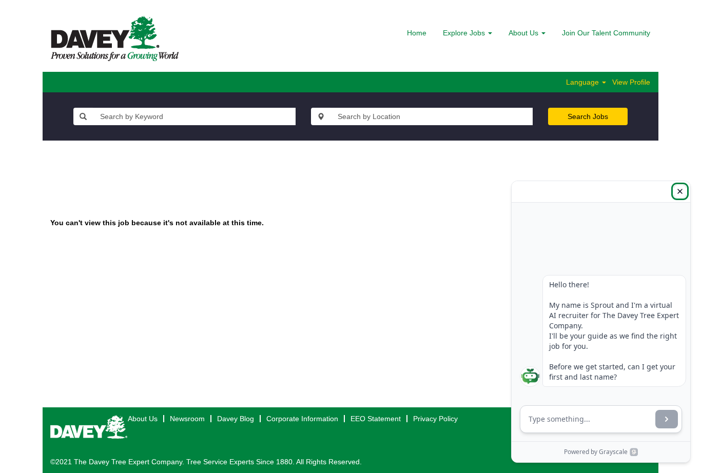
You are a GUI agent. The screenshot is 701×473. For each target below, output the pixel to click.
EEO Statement (375, 419)
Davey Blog (235, 419)
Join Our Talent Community (606, 33)
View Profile (631, 82)
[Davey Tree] (114, 38)
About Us (143, 419)
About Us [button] (524, 33)
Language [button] (583, 82)
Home (416, 33)
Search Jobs (588, 116)
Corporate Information (302, 419)
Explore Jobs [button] (465, 33)
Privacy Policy (435, 419)
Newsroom (187, 419)
